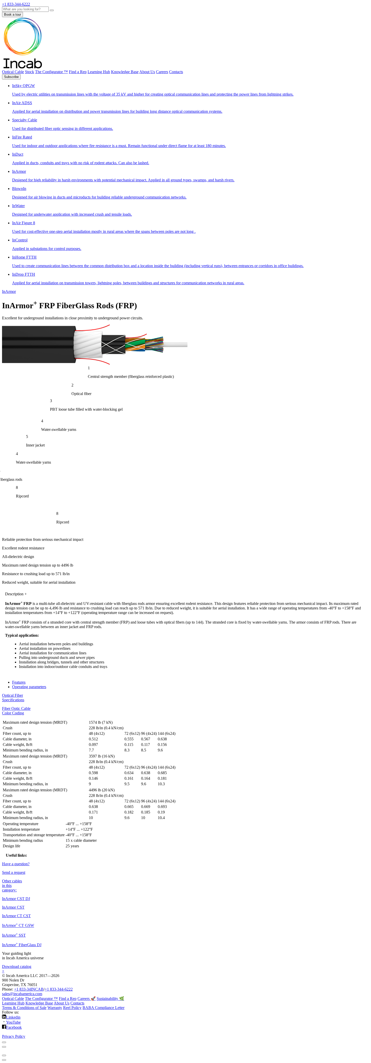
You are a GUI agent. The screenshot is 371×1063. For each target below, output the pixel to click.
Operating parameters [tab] (29, 687)
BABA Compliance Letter (103, 1007)
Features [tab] (18, 682)
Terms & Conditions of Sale (24, 1007)
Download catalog (16, 966)
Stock (29, 72)
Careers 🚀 (86, 998)
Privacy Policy (13, 1036)
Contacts (176, 72)
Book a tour (12, 14)
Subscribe (11, 77)
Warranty (54, 1007)
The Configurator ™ (51, 72)
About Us (147, 72)
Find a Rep (78, 72)
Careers (162, 72)
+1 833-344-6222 (59, 989)
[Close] (4, 1042)
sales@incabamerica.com (22, 994)
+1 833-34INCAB (29, 989)
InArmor (9, 291)
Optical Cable (13, 72)
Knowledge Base (125, 72)
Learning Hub (99, 72)
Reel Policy (72, 1007)
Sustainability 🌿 (110, 998)
